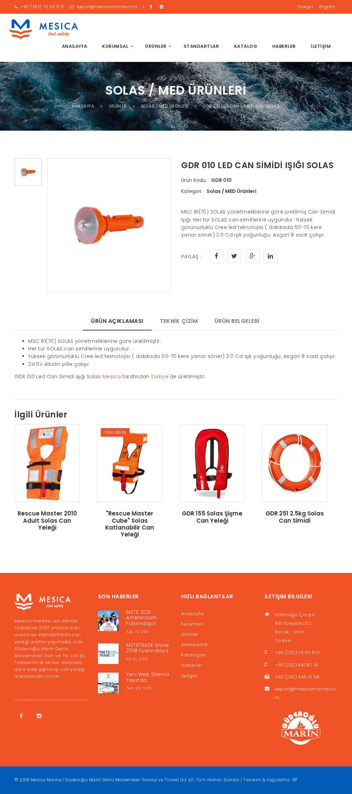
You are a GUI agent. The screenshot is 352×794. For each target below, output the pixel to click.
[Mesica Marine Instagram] (162, 7)
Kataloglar (193, 655)
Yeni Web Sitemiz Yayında (147, 677)
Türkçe (305, 7)
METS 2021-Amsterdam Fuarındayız (141, 618)
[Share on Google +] (253, 256)
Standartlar (201, 46)
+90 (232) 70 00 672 (42, 7)
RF (295, 780)
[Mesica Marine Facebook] (152, 7)
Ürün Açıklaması (117, 321)
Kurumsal (192, 624)
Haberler (284, 46)
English (327, 7)
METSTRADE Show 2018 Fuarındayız (147, 648)
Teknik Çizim (179, 321)
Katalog (245, 46)
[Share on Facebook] (216, 256)
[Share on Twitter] (234, 256)
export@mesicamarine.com (107, 7)
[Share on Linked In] (270, 256)
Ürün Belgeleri (237, 321)
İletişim (321, 46)
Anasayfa (74, 46)
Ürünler (190, 634)
